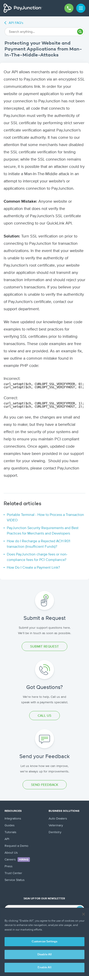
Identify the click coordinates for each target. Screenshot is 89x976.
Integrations (13, 818)
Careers (17, 859)
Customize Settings (44, 941)
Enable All (44, 967)
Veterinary (56, 825)
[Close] (84, 914)
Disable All (44, 954)
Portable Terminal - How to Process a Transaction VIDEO (45, 517)
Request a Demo (16, 845)
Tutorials (10, 832)
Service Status (15, 880)
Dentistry (55, 832)
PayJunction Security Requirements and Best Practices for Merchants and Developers (43, 530)
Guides (10, 825)
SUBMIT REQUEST (44, 646)
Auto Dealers (58, 818)
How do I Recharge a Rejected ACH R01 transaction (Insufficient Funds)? (38, 544)
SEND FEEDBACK (44, 785)
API (7, 839)
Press (9, 866)
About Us (11, 852)
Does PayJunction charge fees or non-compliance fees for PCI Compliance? (37, 557)
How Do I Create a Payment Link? (33, 568)
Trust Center (13, 873)
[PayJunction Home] (23, 8)
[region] (44, 942)
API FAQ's (16, 23)
